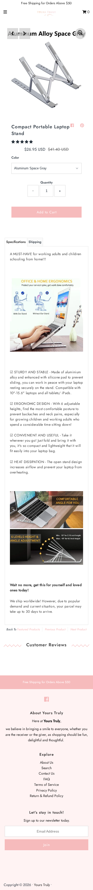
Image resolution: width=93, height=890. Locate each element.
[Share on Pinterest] (82, 125)
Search (46, 767)
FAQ (46, 779)
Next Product (78, 629)
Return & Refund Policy (46, 795)
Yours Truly (42, 884)
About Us (46, 762)
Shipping (35, 241)
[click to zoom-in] (80, 33)
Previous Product (55, 629)
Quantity (46, 182)
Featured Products (28, 629)
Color (15, 157)
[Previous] (12, 33)
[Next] (24, 33)
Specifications (16, 241)
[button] (22, 141)
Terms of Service (46, 784)
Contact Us (47, 773)
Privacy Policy (46, 790)
